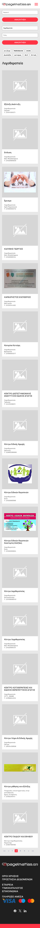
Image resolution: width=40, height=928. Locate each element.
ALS (26, 55)
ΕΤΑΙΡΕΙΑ (7, 884)
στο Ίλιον (7, 51)
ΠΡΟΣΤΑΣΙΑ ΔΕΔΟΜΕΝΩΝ (17, 879)
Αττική (33, 55)
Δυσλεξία (7, 55)
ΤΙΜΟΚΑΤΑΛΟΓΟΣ (12, 887)
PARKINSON (18, 51)
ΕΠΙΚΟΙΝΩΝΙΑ (10, 891)
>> (33, 851)
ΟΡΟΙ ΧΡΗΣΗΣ (10, 876)
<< (4, 851)
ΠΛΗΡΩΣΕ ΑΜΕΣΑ (12, 896)
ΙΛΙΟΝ (28, 51)
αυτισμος (17, 55)
